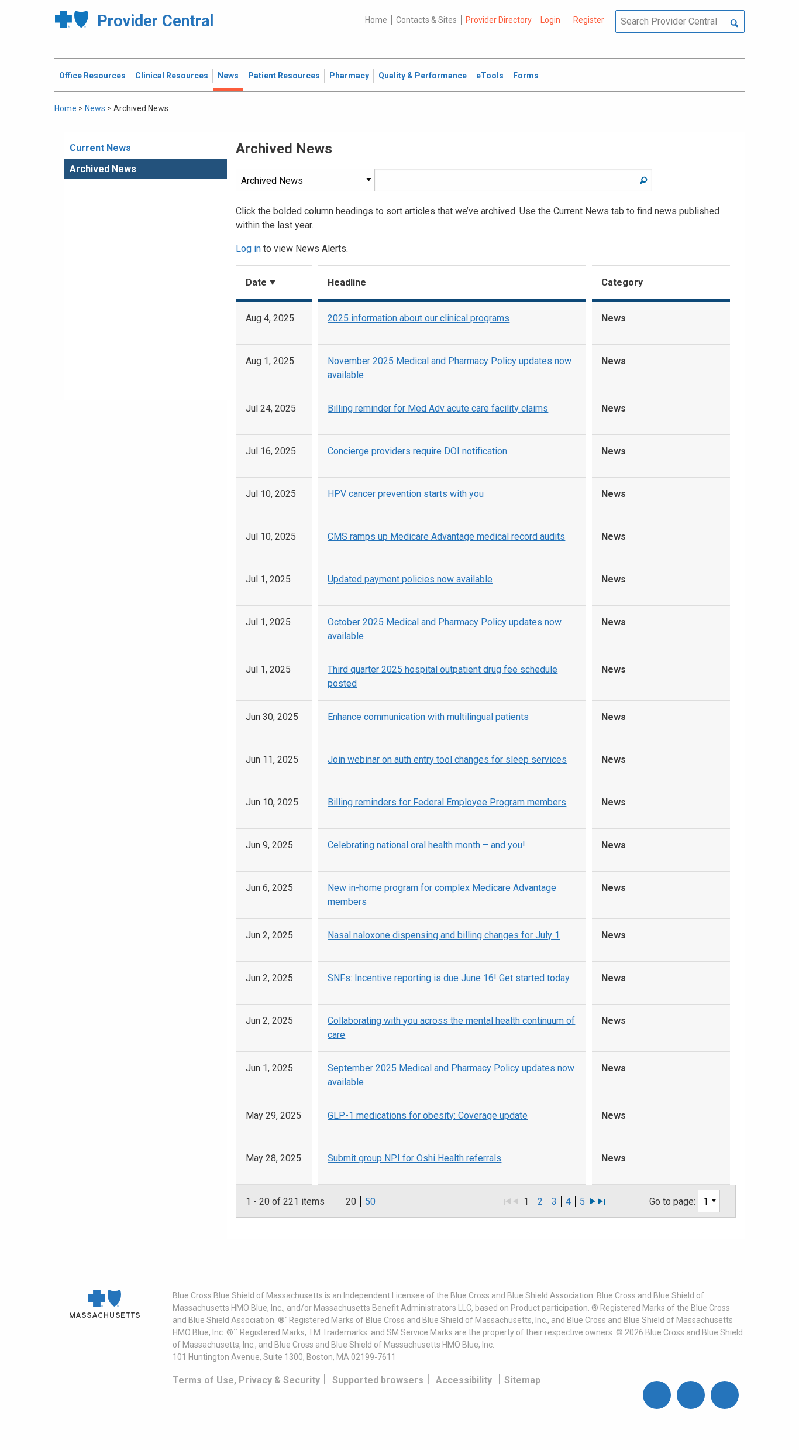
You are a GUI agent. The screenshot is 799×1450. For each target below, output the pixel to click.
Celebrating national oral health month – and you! (426, 845)
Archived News (103, 168)
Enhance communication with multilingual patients (428, 716)
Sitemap (522, 1380)
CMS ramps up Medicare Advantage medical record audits (446, 536)
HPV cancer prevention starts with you (406, 493)
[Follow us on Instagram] (691, 1395)
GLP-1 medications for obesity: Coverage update (428, 1115)
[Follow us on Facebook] (657, 1395)
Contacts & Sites (426, 20)
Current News (100, 147)
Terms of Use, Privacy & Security (246, 1380)
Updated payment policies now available (410, 579)
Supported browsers (377, 1380)
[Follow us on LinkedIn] (725, 1395)
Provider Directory (499, 20)
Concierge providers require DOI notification (417, 451)
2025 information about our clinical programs (418, 318)
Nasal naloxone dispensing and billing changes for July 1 (444, 935)
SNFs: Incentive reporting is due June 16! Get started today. (449, 977)
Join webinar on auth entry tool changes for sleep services (447, 759)
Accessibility (464, 1380)
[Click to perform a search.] (734, 24)
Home (376, 20)
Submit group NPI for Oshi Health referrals (414, 1158)
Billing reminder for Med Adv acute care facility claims (438, 408)
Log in (248, 248)
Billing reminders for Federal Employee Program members (447, 802)
